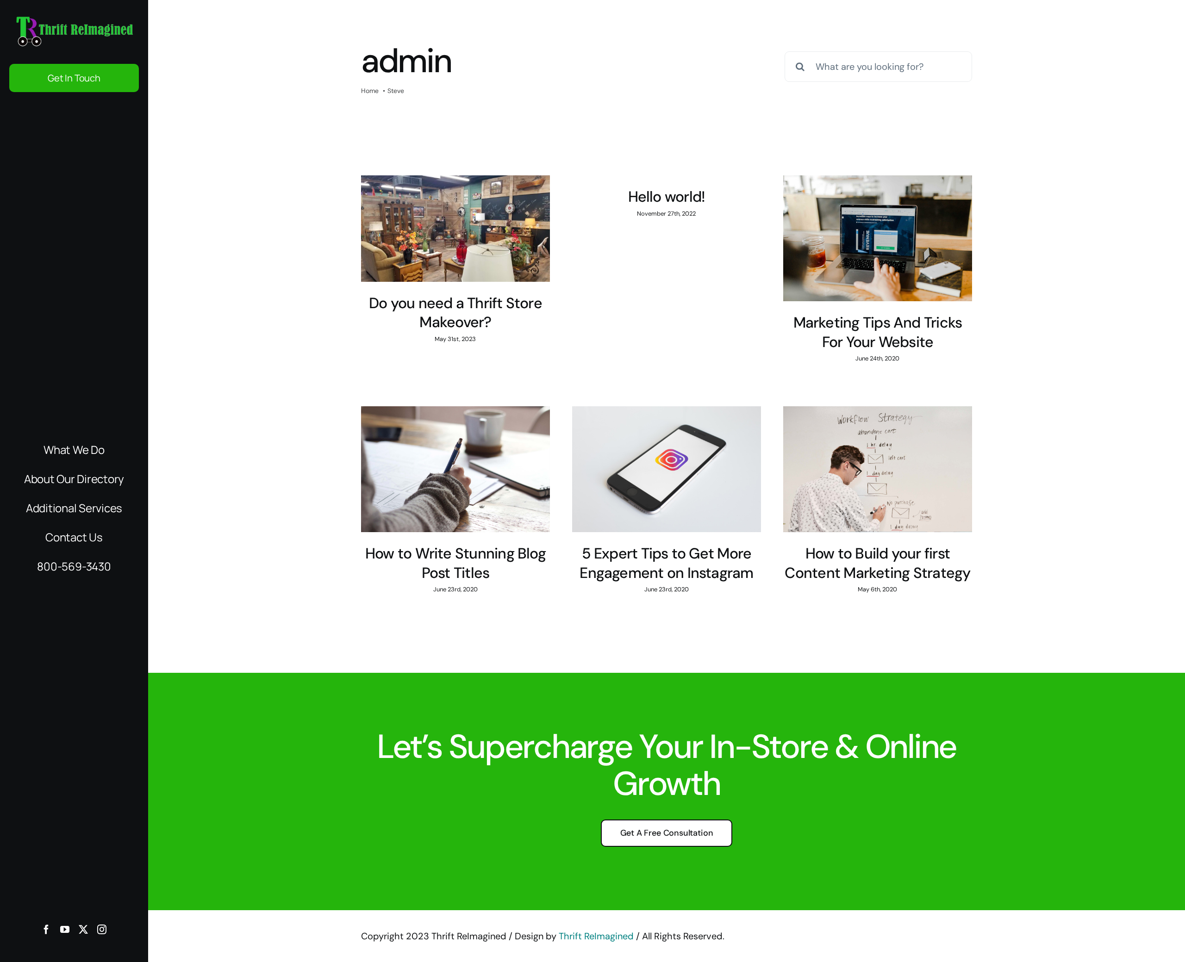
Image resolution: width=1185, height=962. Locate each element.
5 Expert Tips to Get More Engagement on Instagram (666, 563)
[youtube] (64, 929)
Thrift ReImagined (596, 936)
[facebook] (46, 929)
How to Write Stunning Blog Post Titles (455, 563)
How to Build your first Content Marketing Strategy (877, 563)
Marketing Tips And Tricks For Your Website (877, 332)
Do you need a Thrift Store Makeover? (455, 312)
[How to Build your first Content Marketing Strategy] (877, 469)
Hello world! (666, 196)
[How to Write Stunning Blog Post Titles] (455, 469)
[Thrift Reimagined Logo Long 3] (74, 18)
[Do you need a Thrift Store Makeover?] (455, 228)
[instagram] (101, 929)
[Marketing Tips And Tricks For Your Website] (877, 238)
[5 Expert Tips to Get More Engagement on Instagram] (666, 469)
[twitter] (83, 929)
